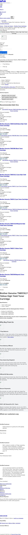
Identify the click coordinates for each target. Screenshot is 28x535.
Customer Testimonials (5, 493)
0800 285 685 (3, 515)
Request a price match (7, 99)
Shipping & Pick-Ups (5, 488)
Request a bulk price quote (8, 95)
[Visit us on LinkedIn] (14, 531)
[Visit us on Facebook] (14, 528)
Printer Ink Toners (8, 26)
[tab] (14, 64)
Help (1, 486)
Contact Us (2, 495)
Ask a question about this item (9, 97)
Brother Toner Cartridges (20, 26)
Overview (5, 287)
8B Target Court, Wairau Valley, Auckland (10, 523)
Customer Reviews (4, 23)
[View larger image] (14, 32)
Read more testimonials (5, 483)
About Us (2, 492)
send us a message (18, 518)
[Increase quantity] (1, 50)
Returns (2, 489)
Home (1, 26)
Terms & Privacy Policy (16, 534)
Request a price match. (6, 61)
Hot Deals (3, 20)
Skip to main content (5, 18)
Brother (7, 84)
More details (11, 337)
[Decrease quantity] (1, 47)
